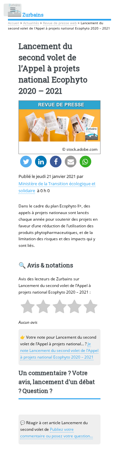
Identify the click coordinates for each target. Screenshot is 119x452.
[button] (26, 161)
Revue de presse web (60, 23)
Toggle (13, 11)
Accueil (13, 23)
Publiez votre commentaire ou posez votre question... (56, 432)
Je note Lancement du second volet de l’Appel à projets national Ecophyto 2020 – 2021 (59, 350)
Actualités (31, 23)
